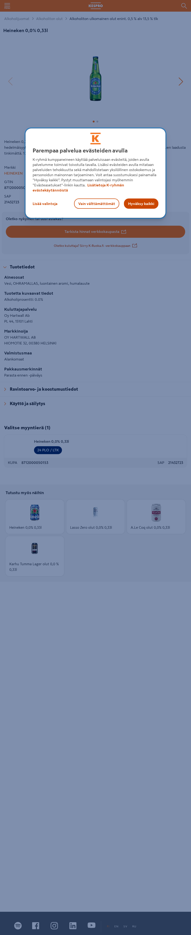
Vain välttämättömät (96, 204)
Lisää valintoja (45, 204)
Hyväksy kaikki (141, 204)
